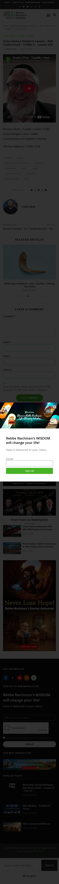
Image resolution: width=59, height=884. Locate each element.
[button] (54, 407)
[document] (29, 442)
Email (9, 459)
